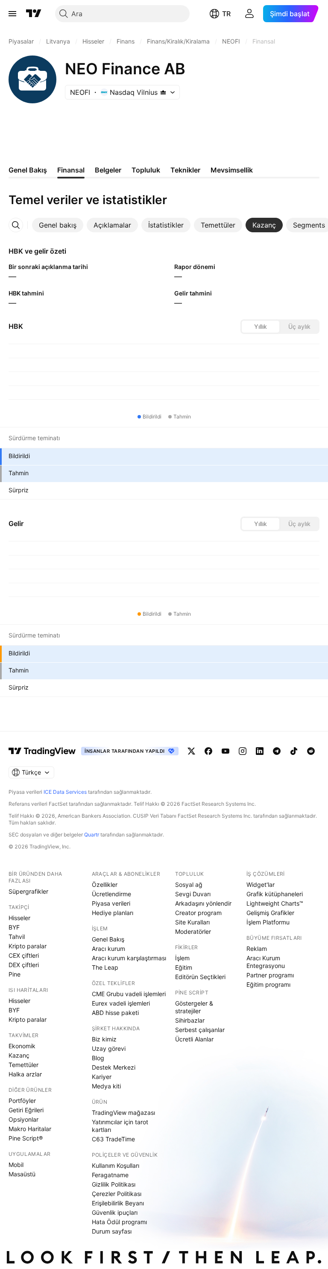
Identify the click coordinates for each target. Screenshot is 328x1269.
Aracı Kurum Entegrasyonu (265, 961)
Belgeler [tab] (108, 170)
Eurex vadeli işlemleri (121, 1003)
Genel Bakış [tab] (28, 170)
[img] (163, 92)
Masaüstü (22, 1174)
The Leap (105, 967)
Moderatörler (193, 931)
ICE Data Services (65, 792)
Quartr (91, 834)
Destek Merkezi (113, 1067)
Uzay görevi (109, 1048)
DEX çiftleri (24, 964)
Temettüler (23, 1064)
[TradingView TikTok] (294, 751)
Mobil (16, 1164)
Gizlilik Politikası (113, 1184)
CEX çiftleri (24, 955)
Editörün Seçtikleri (200, 976)
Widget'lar (260, 884)
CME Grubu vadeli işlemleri (129, 993)
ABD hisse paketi (115, 1012)
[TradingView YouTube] (225, 751)
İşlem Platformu (268, 922)
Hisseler (19, 917)
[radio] (260, 327)
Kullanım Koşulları (115, 1165)
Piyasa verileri (111, 903)
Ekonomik (22, 1046)
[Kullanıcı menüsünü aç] (249, 13)
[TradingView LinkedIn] (260, 751)
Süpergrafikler (28, 891)
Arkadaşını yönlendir (203, 903)
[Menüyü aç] (12, 13)
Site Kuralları (192, 922)
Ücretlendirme (111, 894)
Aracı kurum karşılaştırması (129, 958)
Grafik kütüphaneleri (274, 894)
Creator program (198, 912)
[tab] (57, 225)
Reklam (256, 948)
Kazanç (19, 1055)
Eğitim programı (268, 984)
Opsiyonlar (23, 1119)
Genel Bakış (108, 939)
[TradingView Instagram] (243, 751)
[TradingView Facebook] (208, 751)
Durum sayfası (112, 1231)
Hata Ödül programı (119, 1221)
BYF (14, 927)
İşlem (182, 958)
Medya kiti (106, 1086)
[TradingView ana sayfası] (33, 14)
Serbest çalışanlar (200, 1029)
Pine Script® (26, 1138)
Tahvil (17, 936)
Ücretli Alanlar (194, 1039)
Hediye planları (112, 912)
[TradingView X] (191, 751)
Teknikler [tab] (185, 170)
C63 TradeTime (113, 1139)
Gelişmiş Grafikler (270, 912)
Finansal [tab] (71, 170)
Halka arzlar (25, 1074)
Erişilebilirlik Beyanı (118, 1203)
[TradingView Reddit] (311, 751)
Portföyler (22, 1100)
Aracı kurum (108, 948)
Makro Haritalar (30, 1128)
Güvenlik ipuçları (115, 1212)
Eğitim (183, 967)
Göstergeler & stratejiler (194, 1007)
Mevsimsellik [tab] (232, 170)
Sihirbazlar (190, 1020)
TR (226, 13)
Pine (14, 974)
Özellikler (104, 884)
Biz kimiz (104, 1039)
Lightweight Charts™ (274, 903)
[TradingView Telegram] (277, 751)
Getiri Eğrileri (26, 1110)
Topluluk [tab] (146, 170)
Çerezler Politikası (116, 1193)
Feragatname (110, 1174)
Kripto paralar (28, 946)
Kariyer (101, 1076)
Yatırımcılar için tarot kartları (120, 1125)
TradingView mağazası (123, 1112)
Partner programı (270, 975)
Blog (98, 1057)
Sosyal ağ (188, 884)
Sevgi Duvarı (193, 894)
